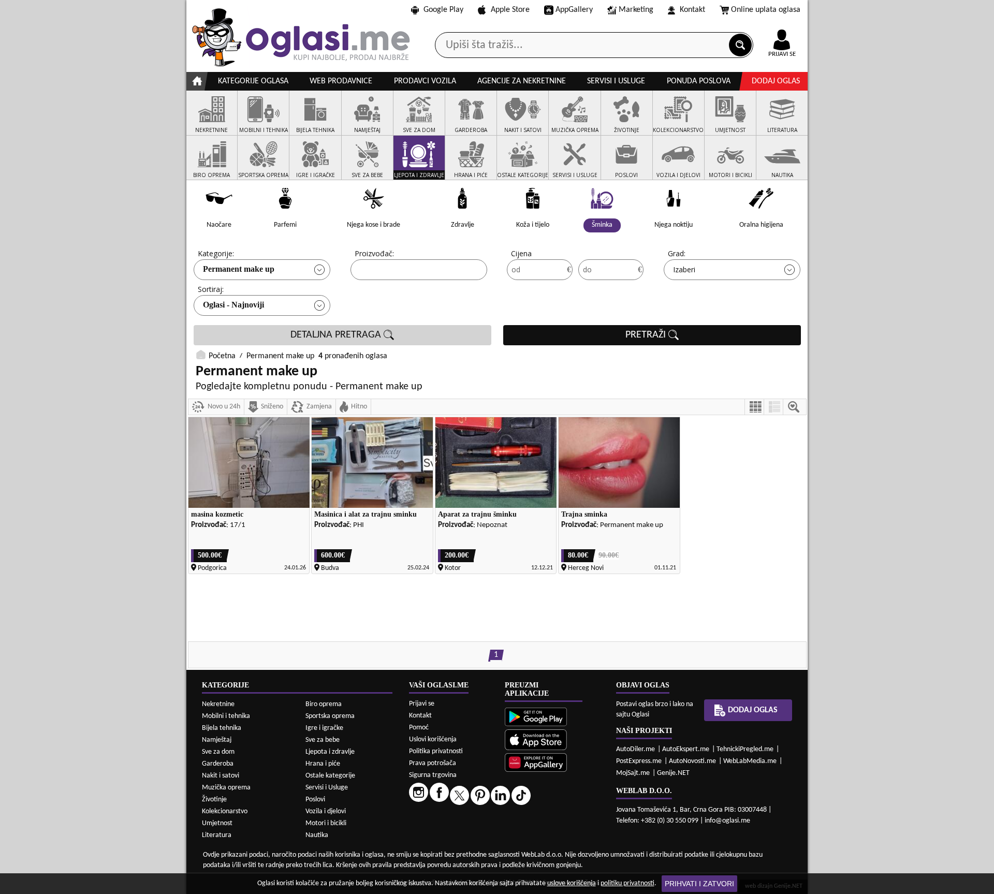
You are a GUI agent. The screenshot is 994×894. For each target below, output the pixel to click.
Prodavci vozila (425, 81)
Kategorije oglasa (253, 81)
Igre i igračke (324, 728)
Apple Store (510, 10)
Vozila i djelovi (325, 811)
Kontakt (692, 10)
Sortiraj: (211, 289)
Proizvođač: (374, 253)
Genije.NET (673, 773)
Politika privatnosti (436, 751)
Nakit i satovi (220, 776)
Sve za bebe (322, 740)
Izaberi (684, 269)
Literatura (216, 835)
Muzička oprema (226, 788)
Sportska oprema (330, 716)
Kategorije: (216, 253)
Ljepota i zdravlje (330, 752)
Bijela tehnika (221, 728)
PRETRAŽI (646, 335)
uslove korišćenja (571, 883)
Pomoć (419, 727)
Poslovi (315, 799)
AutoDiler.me (635, 749)
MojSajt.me (633, 773)
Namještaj (216, 740)
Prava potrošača (432, 763)
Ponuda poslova (698, 81)
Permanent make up (238, 269)
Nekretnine (218, 704)
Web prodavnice (341, 81)
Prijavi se (421, 704)
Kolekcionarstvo (224, 811)
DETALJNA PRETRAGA (337, 335)
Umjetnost (217, 823)
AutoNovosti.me (692, 761)
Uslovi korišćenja (433, 739)
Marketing (636, 10)
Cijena (521, 253)
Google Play (443, 10)
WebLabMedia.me (750, 761)
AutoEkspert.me (685, 749)
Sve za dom (218, 752)
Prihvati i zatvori (699, 884)
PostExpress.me (639, 761)
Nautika (316, 835)
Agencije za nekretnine (521, 81)
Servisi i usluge (616, 81)
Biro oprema (323, 704)
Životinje (214, 799)
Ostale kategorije (330, 776)
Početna (222, 356)
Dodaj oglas (776, 81)
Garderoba (217, 764)
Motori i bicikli (325, 823)
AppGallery (574, 10)
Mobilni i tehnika (226, 716)
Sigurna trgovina (433, 775)
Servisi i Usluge (326, 788)
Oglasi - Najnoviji (233, 304)
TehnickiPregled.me (745, 749)
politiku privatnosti (627, 883)
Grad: (676, 253)
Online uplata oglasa (765, 10)
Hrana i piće (322, 764)
